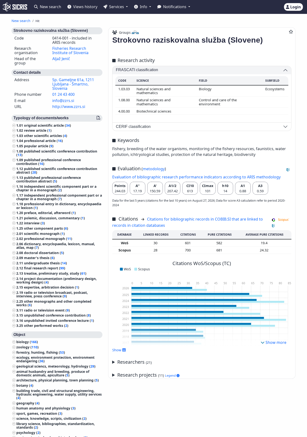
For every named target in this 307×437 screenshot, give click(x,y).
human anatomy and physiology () (46, 408)
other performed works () (46, 325)
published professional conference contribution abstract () (48, 179)
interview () (34, 223)
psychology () (28, 432)
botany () (24, 385)
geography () (28, 403)
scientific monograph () (44, 233)
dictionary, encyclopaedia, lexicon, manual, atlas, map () (55, 246)
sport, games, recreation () (39, 413)
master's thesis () (39, 257)
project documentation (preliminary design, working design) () (56, 280)
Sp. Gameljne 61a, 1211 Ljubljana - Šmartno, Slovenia (73, 84)
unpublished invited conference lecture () (59, 320)
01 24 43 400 (63, 94)
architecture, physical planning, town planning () (57, 380)
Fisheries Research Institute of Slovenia (70, 50)
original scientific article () (47, 125)
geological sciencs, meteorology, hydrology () (55, 366)
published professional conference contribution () (48, 162)
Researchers (134, 362)
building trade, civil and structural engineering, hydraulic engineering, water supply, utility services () (59, 394)
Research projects (147, 375)
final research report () (44, 268)
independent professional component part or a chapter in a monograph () (59, 197)
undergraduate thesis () (45, 263)
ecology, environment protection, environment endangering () (55, 359)
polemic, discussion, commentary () (54, 218)
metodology (154, 168)
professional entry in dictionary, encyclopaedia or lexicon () (58, 206)
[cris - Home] (15, 7)
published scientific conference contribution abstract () (56, 170)
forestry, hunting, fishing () (40, 352)
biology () (27, 342)
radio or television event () (47, 310)
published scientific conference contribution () (56, 153)
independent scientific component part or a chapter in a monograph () (56, 188)
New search (50, 6)
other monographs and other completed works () (53, 303)
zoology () (27, 347)
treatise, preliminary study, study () (55, 273)
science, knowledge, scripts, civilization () (51, 418)
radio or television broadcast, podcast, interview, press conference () (52, 294)
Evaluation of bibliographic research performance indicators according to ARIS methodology (196, 177)
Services (116, 6)
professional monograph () (48, 238)
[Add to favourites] (291, 31)
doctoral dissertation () (44, 252)
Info (143, 6)
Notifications (174, 6)
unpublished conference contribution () (57, 315)
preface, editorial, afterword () (50, 212)
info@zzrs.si (63, 100)
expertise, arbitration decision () (51, 287)
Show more (275, 342)
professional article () (43, 141)
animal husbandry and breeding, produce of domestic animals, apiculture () (52, 373)
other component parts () (46, 228)
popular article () (38, 146)
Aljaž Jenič (61, 59)
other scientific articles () (45, 135)
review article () (38, 130)
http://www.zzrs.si (68, 106)
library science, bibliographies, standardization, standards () (55, 425)
